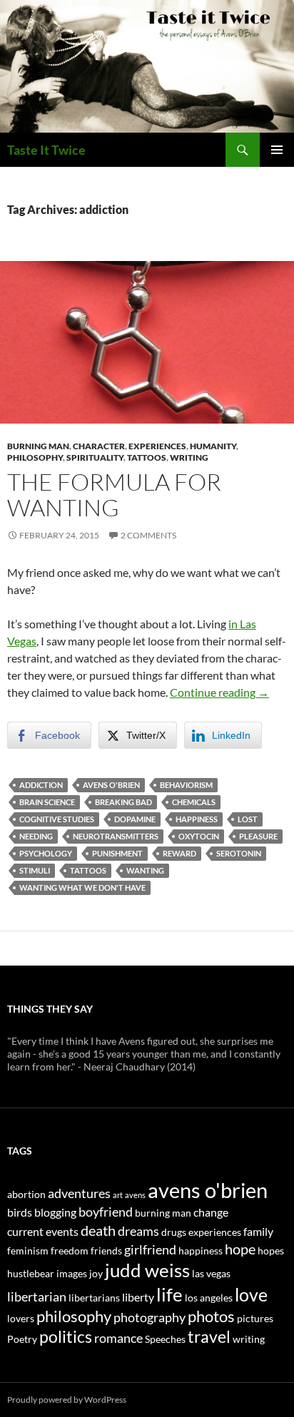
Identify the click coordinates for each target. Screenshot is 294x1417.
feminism (28, 1250)
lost (248, 819)
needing (36, 836)
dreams (138, 1231)
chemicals (194, 802)
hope (240, 1248)
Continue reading (219, 692)
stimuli (34, 870)
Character (99, 446)
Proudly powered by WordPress (66, 1399)
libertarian (36, 1296)
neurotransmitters (115, 836)
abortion (26, 1194)
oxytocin (198, 836)
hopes (271, 1250)
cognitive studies (56, 819)
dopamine (135, 819)
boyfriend (105, 1211)
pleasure (258, 836)
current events (42, 1231)
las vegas (211, 1273)
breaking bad (123, 802)
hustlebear (30, 1273)
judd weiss (147, 1270)
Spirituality (94, 457)
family (258, 1231)
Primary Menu (277, 150)
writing (249, 1339)
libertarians (94, 1297)
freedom (69, 1250)
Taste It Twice (46, 150)
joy (96, 1273)
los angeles (209, 1297)
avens (135, 1194)
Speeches (165, 1339)
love (251, 1294)
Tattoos (146, 457)
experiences (214, 1232)
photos (211, 1316)
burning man (163, 1213)
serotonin (238, 853)
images (71, 1273)
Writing (189, 457)
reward (179, 853)
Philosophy (35, 457)
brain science (47, 802)
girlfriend (150, 1249)
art (118, 1194)
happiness (197, 819)
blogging (55, 1212)
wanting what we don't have (82, 887)
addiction (41, 784)
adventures (79, 1193)
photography (149, 1317)
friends (106, 1250)
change (210, 1212)
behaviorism (186, 784)
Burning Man (38, 446)
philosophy (73, 1316)
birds (19, 1212)
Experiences (157, 446)
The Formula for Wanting (114, 494)
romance (118, 1338)
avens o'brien (111, 784)
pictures (255, 1318)
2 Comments (148, 535)
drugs (173, 1232)
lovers (20, 1318)
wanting (145, 870)
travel (209, 1336)
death (98, 1230)
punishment (117, 853)
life (169, 1294)
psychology (45, 853)
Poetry (22, 1339)
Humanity (213, 446)
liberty (138, 1297)
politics (65, 1336)
